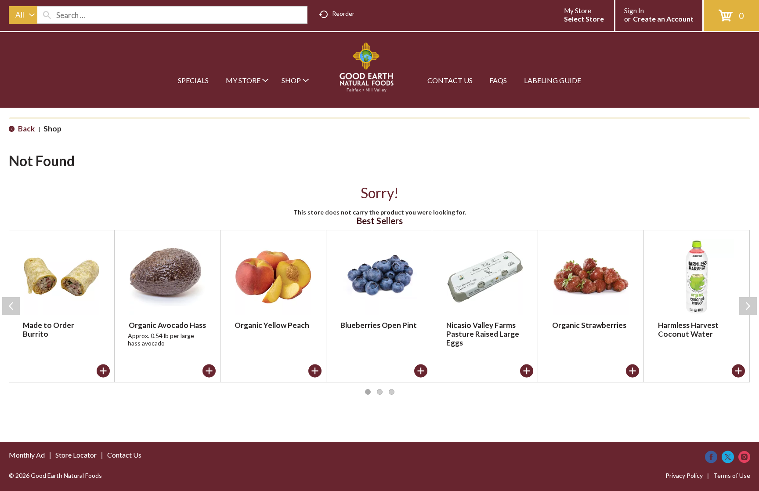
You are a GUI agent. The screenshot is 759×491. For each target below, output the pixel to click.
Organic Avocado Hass (167, 325)
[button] (103, 371)
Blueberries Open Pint (378, 325)
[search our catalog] (47, 15)
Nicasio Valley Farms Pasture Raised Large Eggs (482, 333)
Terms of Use (731, 475)
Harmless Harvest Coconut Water (688, 329)
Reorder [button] (343, 13)
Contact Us (124, 455)
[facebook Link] (711, 457)
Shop (52, 128)
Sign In (634, 11)
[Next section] (748, 306)
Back (26, 128)
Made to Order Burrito (48, 329)
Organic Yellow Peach (272, 325)
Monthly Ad (27, 455)
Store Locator (76, 455)
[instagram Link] (744, 457)
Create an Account (663, 19)
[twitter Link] (728, 457)
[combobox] (23, 15)
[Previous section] (11, 306)
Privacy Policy (684, 475)
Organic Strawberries (589, 325)
